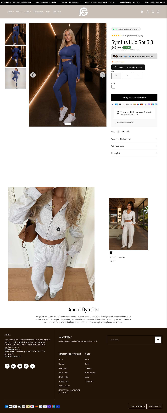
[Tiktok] (26, 366)
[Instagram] (13, 366)
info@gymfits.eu (15, 356)
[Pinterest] (128, 132)
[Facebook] (118, 132)
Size (112, 71)
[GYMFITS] (83, 11)
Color (113, 83)
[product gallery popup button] (102, 29)
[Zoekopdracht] (152, 11)
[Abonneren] (158, 339)
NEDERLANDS (153, 406)
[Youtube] (19, 366)
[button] (58, 229)
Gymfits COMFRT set (117, 257)
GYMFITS (7, 335)
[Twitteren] (123, 132)
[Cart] (158, 11)
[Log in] (147, 11)
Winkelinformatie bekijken (125, 122)
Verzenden (123, 50)
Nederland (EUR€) (136, 406)
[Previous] (33, 75)
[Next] (102, 75)
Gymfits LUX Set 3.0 (132, 42)
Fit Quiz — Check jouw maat (129, 67)
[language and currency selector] (141, 11)
